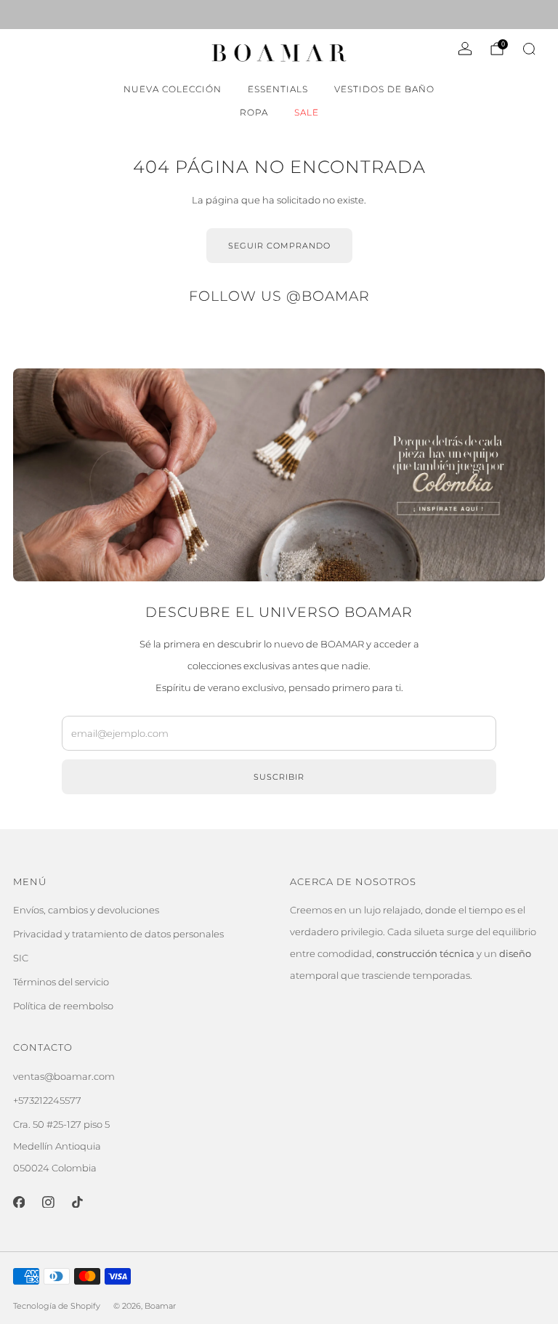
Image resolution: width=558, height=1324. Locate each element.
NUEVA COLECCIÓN (173, 89)
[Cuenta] (465, 48)
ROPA (254, 112)
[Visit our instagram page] (39, 14)
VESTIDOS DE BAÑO (384, 89)
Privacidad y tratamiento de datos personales (118, 934)
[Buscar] (529, 48)
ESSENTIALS (278, 89)
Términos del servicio (61, 982)
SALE (306, 112)
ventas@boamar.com (64, 1076)
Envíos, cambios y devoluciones (86, 910)
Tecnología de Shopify (56, 1306)
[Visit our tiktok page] (59, 14)
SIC (20, 958)
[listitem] (279, 14)
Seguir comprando (279, 246)
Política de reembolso (63, 1006)
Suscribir (279, 777)
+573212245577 (47, 1100)
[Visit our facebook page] (19, 14)
